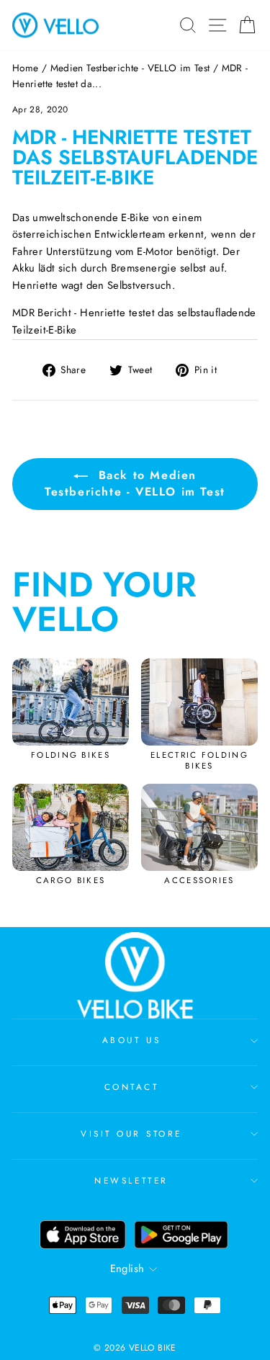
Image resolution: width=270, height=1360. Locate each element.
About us (131, 1040)
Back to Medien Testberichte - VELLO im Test (135, 483)
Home (25, 68)
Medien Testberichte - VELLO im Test (130, 68)
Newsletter (131, 1180)
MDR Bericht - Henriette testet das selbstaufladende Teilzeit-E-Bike (134, 321)
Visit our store (131, 1133)
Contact (131, 1087)
